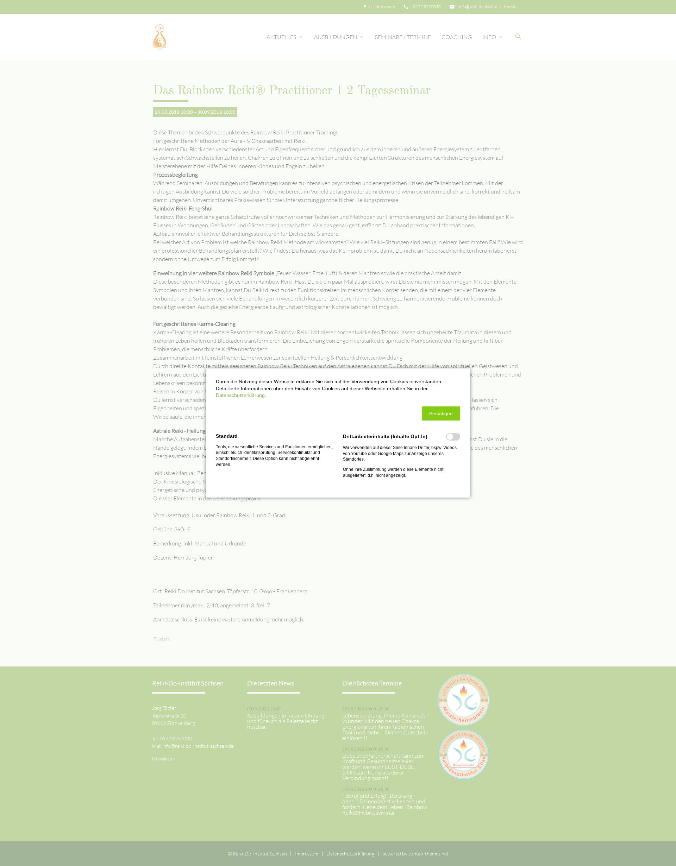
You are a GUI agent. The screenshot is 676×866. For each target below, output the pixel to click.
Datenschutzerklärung (240, 395)
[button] (441, 413)
